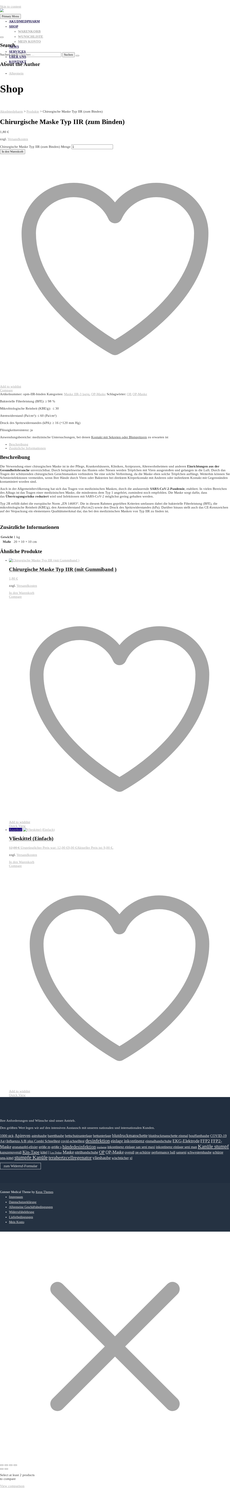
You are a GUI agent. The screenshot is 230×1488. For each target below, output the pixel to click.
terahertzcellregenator (70, 1157)
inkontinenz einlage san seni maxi (131, 1147)
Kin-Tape (31, 1152)
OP (129, 394)
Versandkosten (18, 139)
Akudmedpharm (24, 21)
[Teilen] (11, 1465)
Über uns (17, 57)
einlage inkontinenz (127, 1141)
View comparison (12, 1486)
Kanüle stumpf (213, 1146)
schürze (217, 1152)
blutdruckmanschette (130, 1135)
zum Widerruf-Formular (20, 1166)
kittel (43, 1152)
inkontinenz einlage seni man (176, 1147)
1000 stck (7, 1136)
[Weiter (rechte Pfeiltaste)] (6, 1469)
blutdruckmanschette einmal (168, 1136)
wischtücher (120, 1158)
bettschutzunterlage (78, 1136)
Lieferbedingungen (21, 1217)
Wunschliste (30, 36)
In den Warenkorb (12, 151)
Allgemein (16, 73)
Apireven (23, 1135)
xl (131, 1158)
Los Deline (56, 1152)
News (14, 46)
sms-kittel (6, 1158)
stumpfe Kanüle (31, 1157)
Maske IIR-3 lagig (76, 394)
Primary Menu (10, 16)
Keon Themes (44, 1192)
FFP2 (205, 1141)
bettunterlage (102, 1136)
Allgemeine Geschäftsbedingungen (31, 1207)
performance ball (163, 1152)
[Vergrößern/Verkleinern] (2, 1465)
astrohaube (39, 1136)
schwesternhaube (199, 1152)
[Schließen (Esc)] (15, 1465)
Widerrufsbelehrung (21, 1212)
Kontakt (17, 61)
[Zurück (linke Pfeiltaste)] (2, 1469)
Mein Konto (29, 41)
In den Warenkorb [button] (21, 593)
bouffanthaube (199, 1136)
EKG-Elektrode (185, 1141)
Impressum (16, 1197)
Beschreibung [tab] (18, 444)
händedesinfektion (79, 1146)
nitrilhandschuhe (86, 1152)
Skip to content (10, 6)
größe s (56, 1147)
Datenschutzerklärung (22, 1202)
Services (17, 51)
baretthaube (56, 1136)
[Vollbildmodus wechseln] (6, 1465)
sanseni (181, 1152)
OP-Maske (98, 394)
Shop (13, 26)
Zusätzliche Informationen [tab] (27, 448)
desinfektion (97, 1140)
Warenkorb (29, 31)
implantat (101, 1147)
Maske (68, 1152)
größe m (44, 1147)
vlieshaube (102, 1157)
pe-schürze (142, 1152)
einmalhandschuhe (158, 1141)
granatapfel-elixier (25, 1147)
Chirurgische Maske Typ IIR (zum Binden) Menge (35, 146)
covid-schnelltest (72, 1141)
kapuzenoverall (11, 1152)
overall (129, 1152)
